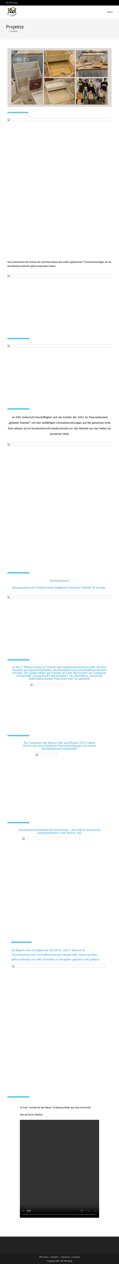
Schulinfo (76, 1257)
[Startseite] (6, 31)
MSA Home (43, 1257)
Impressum (65, 1257)
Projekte (13, 31)
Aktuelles (54, 1257)
